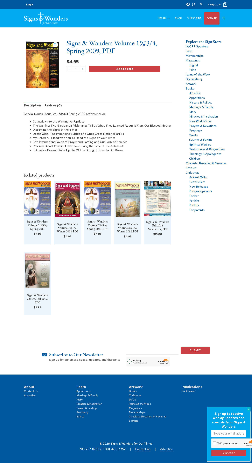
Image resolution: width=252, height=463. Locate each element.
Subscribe (228, 453)
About (29, 387)
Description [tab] (32, 105)
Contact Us (31, 391)
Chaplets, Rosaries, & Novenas (147, 416)
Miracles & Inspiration (89, 403)
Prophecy (82, 412)
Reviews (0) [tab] (53, 105)
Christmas (135, 395)
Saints (80, 416)
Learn (81, 387)
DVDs (132, 399)
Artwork (136, 387)
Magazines (135, 408)
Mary (79, 399)
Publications (191, 387)
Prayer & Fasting (86, 408)
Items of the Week (140, 403)
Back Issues (188, 391)
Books (133, 391)
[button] (201, 4)
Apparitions (83, 391)
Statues (134, 420)
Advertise (30, 395)
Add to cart (124, 69)
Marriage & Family (87, 395)
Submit (195, 350)
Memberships (137, 412)
